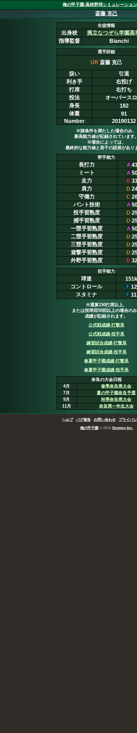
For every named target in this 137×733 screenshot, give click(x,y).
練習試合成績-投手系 (106, 351)
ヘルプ (67, 419)
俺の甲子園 (89, 428)
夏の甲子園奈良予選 (116, 392)
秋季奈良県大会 (116, 399)
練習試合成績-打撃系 (106, 342)
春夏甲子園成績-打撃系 (106, 360)
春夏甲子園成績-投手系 (106, 369)
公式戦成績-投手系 (106, 333)
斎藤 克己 (106, 13)
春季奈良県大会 (116, 386)
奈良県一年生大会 (116, 406)
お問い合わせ (105, 419)
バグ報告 (83, 419)
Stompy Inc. (122, 428)
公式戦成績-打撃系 (106, 324)
